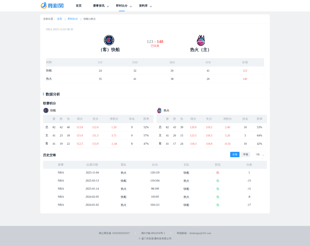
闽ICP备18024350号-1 (153, 233)
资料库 (143, 5)
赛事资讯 (99, 5)
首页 (79, 5)
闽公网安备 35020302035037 (114, 233)
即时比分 (122, 5)
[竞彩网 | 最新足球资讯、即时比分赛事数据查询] (55, 6)
